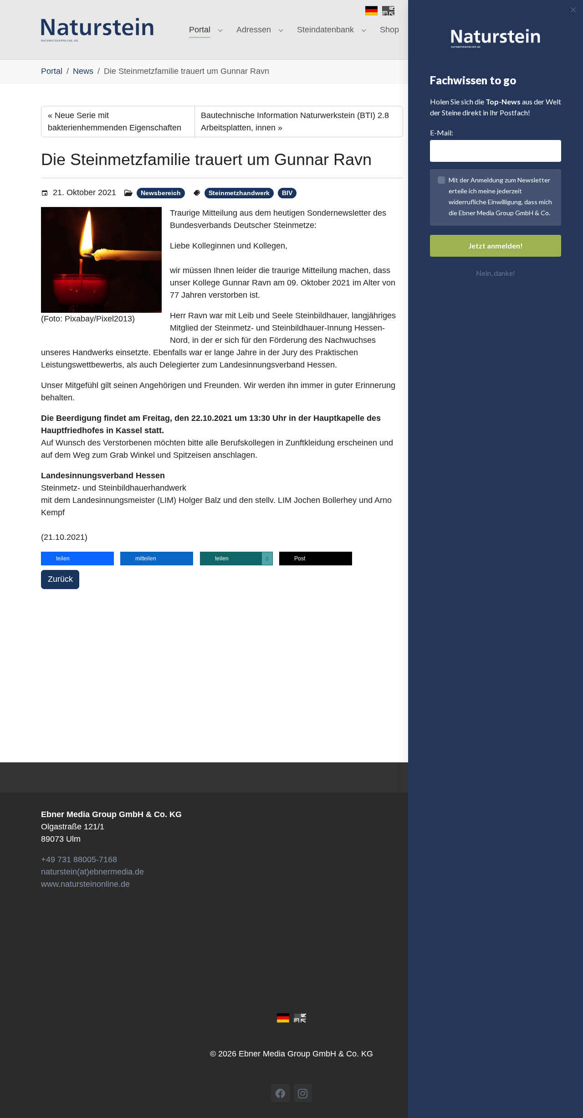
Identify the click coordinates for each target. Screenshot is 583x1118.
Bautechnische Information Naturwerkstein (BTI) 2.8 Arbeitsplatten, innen (295, 121)
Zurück (60, 579)
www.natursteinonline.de (85, 884)
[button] (77, 558)
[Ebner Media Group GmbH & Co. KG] (97, 30)
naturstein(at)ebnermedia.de (92, 871)
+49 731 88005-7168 (79, 859)
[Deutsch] (371, 10)
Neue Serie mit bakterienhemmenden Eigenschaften (114, 121)
